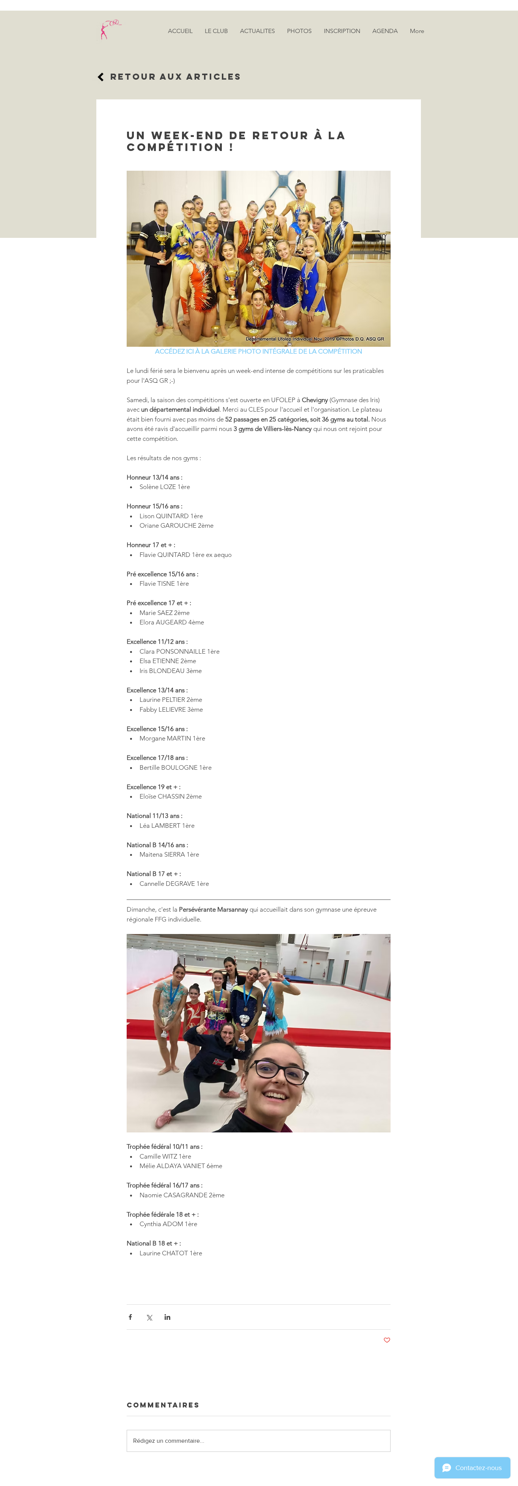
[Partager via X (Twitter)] (148, 1317)
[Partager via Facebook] (130, 1317)
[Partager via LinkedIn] (167, 1317)
